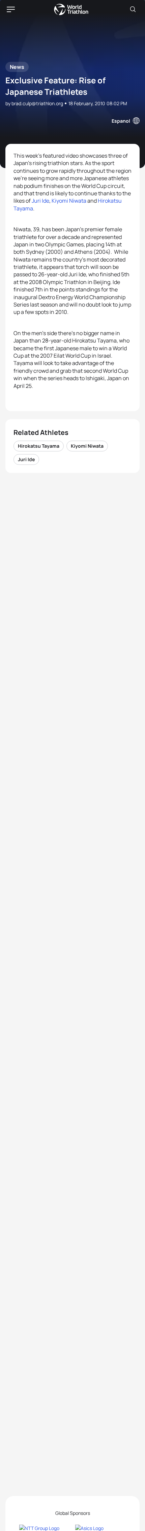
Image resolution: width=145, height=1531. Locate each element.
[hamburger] (11, 9)
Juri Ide (40, 200)
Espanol (121, 121)
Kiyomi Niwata (69, 200)
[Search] (133, 9)
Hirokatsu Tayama (38, 446)
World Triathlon (71, 9)
